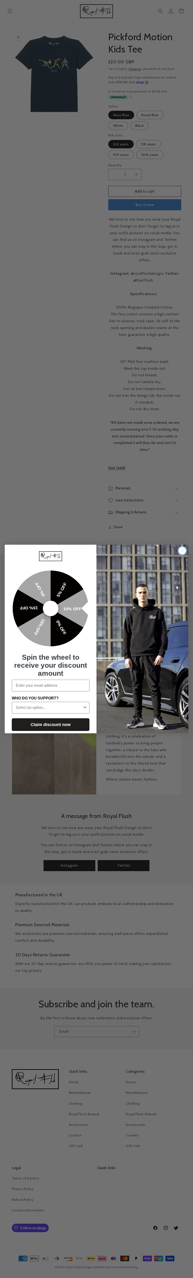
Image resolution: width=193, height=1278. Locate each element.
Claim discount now (51, 724)
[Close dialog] (182, 551)
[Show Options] (85, 707)
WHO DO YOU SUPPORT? (35, 698)
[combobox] (49, 707)
